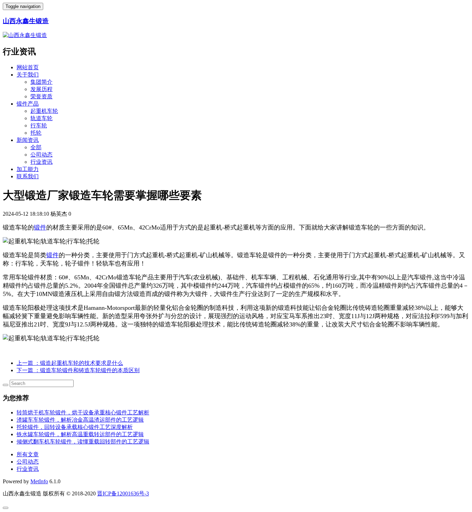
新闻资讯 (28, 140)
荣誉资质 (41, 96)
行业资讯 (41, 162)
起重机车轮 (44, 111)
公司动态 (41, 155)
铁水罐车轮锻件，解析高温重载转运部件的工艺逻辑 (80, 434)
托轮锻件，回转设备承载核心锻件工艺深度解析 (75, 427)
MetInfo (39, 481)
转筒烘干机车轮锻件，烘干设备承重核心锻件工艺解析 (83, 412)
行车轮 (38, 125)
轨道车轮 (41, 118)
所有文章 (28, 454)
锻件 (40, 227)
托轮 (35, 133)
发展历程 (41, 89)
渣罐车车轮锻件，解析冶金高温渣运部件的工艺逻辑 (80, 420)
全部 (35, 147)
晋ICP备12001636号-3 (123, 493)
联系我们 (28, 176)
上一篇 (70, 363)
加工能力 (28, 169)
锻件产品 (28, 104)
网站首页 (28, 67)
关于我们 (28, 75)
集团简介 (41, 82)
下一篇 (78, 370)
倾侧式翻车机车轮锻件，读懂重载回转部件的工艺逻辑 (83, 441)
